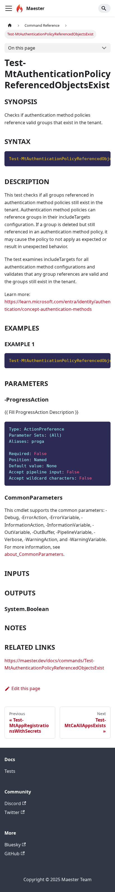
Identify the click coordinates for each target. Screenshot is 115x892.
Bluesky (12, 845)
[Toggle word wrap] (93, 158)
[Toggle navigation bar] (8, 8)
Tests (9, 771)
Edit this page (25, 688)
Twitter (12, 812)
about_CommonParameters (33, 554)
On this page (21, 48)
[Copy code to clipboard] (103, 158)
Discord (12, 803)
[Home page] (9, 25)
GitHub (12, 854)
